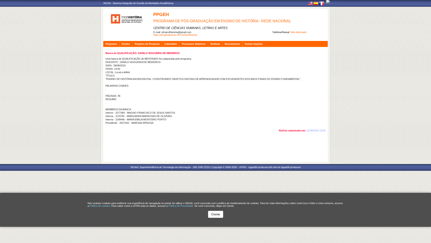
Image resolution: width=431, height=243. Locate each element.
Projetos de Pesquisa (147, 44)
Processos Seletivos (194, 44)
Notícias (215, 44)
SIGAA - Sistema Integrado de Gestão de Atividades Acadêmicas (138, 3)
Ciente (215, 214)
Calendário (170, 44)
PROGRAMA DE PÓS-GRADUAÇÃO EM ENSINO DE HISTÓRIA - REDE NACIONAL (222, 21)
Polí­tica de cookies (100, 206)
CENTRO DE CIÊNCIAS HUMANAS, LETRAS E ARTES (190, 28)
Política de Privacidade (180, 206)
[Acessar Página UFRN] (328, 2)
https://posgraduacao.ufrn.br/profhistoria (175, 35)
